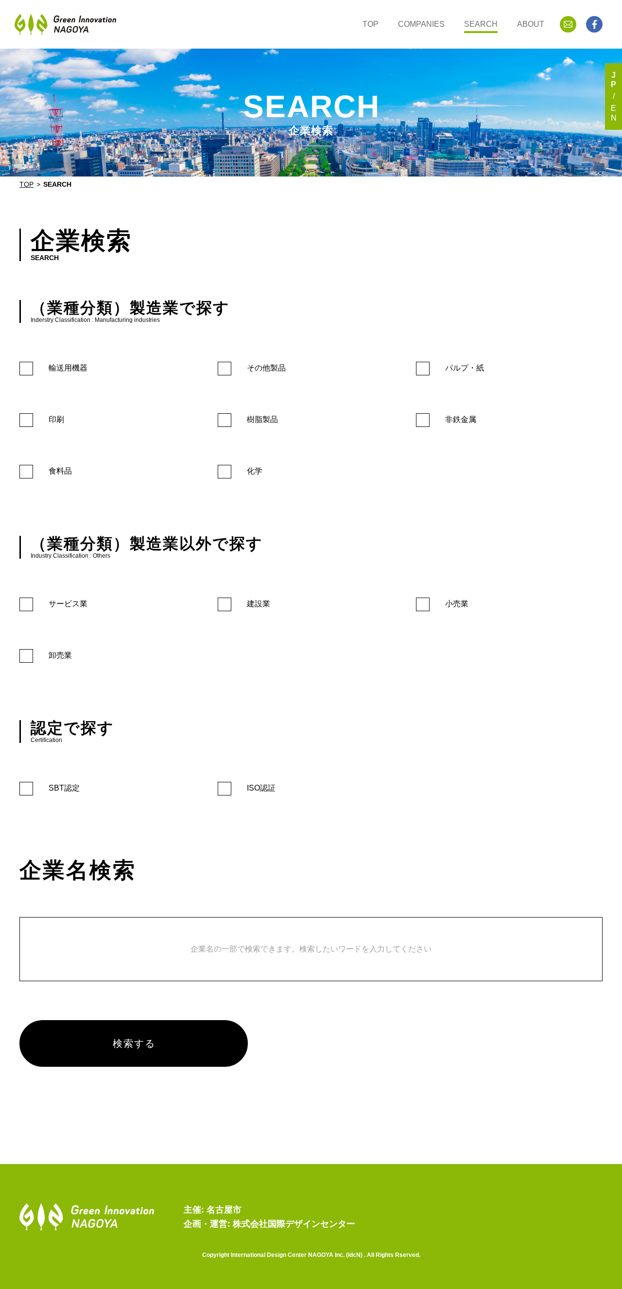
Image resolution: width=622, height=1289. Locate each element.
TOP (371, 24)
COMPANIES (421, 24)
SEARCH (481, 24)
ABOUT (530, 24)
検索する (134, 1043)
